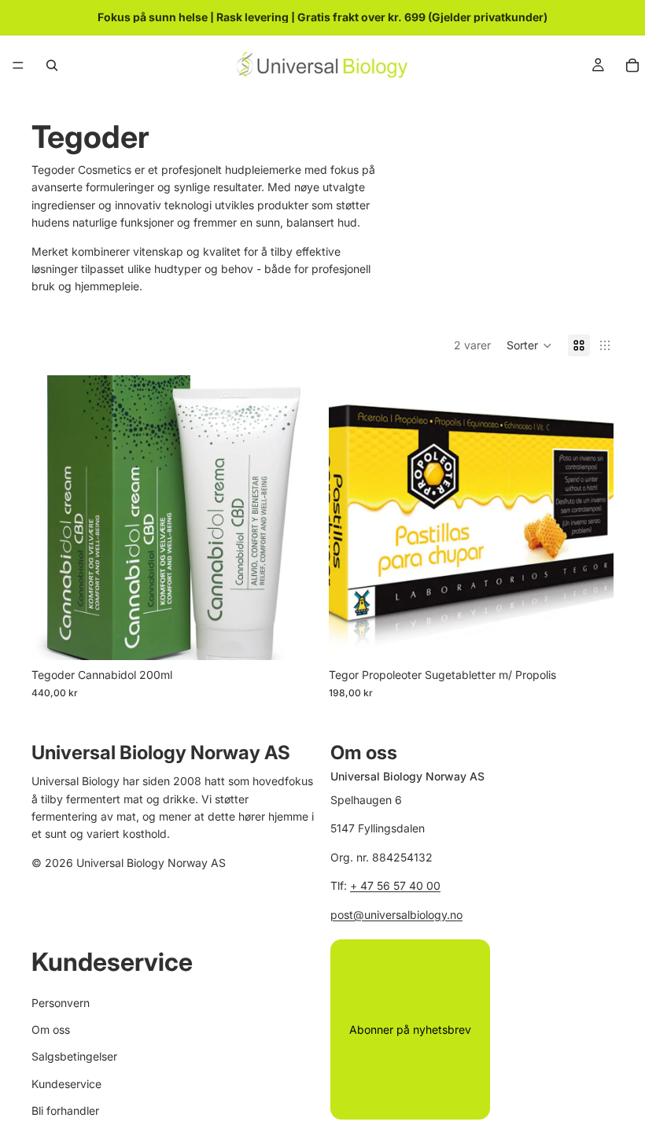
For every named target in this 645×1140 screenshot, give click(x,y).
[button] (529, 345)
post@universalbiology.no (396, 914)
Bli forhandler (65, 1110)
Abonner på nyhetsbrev (410, 1029)
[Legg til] (292, 636)
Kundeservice (66, 1083)
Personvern (60, 1002)
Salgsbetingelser (74, 1057)
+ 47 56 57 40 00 (395, 886)
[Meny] (18, 65)
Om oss (50, 1029)
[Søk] (52, 65)
